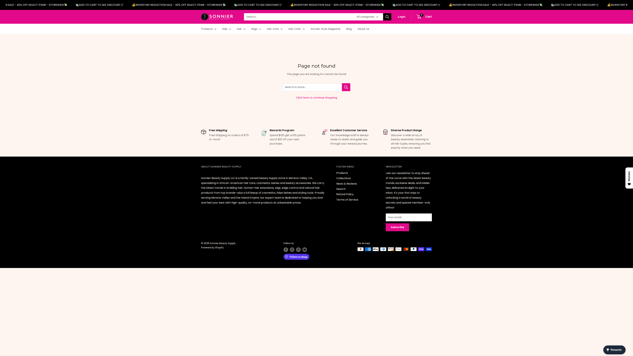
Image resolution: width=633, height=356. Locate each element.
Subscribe (397, 227)
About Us (363, 29)
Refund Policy (345, 194)
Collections (343, 178)
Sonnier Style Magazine (325, 29)
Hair (239, 29)
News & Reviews (346, 184)
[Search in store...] (346, 87)
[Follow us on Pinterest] (298, 249)
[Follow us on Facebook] (286, 249)
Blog (349, 29)
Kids (224, 29)
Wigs (254, 29)
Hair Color (294, 29)
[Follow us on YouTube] (304, 249)
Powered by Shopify (212, 247)
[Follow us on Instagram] (292, 249)
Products (207, 29)
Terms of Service (347, 200)
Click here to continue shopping (316, 98)
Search (341, 189)
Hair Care (273, 29)
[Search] (387, 16)
